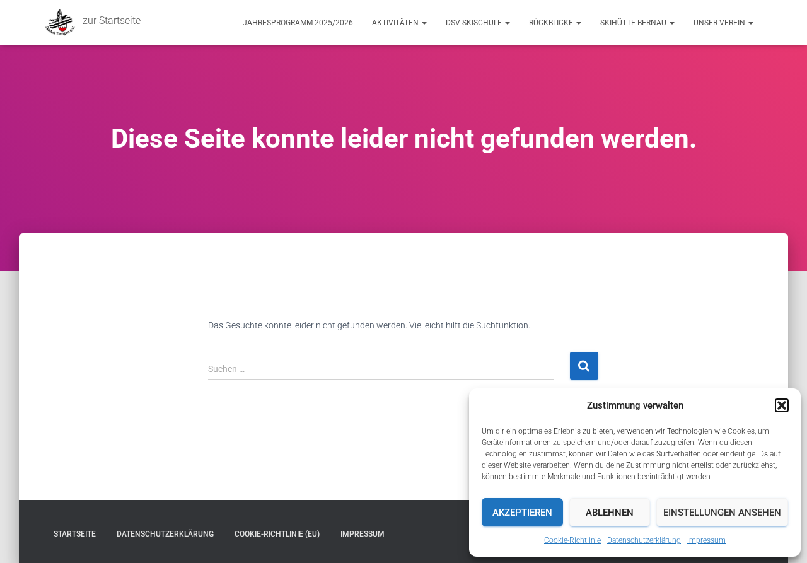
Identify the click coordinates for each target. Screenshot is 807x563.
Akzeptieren (522, 512)
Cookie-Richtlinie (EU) (277, 534)
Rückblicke (552, 22)
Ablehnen (610, 512)
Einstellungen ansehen (722, 512)
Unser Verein (720, 22)
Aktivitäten (396, 22)
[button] (781, 405)
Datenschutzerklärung (644, 540)
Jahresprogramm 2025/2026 (298, 22)
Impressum (706, 540)
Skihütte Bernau (634, 22)
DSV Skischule (475, 22)
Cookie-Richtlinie (572, 540)
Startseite (75, 534)
